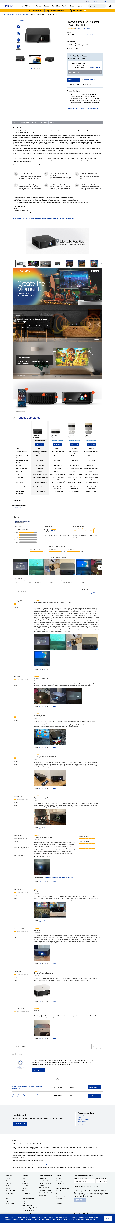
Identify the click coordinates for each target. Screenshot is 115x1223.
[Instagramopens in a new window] (92, 1213)
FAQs (79, 1117)
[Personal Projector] (57, 430)
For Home (6, 14)
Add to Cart (71, 80)
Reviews (34, 122)
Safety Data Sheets (27, 1205)
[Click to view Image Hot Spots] (18, 27)
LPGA (57, 1193)
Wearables (25, 1191)
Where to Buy (87, 80)
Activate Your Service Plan (46, 1192)
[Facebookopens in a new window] (75, 1213)
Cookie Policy (93, 1217)
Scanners (8, 1183)
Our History (59, 1181)
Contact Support (82, 1124)
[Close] (108, 1218)
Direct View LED (10, 1191)
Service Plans (43, 122)
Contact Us (59, 1203)
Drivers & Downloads (83, 1115)
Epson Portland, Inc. (61, 1196)
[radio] (70, 44)
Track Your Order (44, 1187)
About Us (58, 1178)
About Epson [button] (94, 1)
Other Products (26, 1196)
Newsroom (59, 1198)
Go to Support (18, 1123)
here (93, 1219)
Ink (7, 1198)
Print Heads (9, 1196)
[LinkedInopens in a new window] (88, 1213)
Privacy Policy (93, 1190)
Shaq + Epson (60, 1191)
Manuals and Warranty (83, 1119)
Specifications (25, 122)
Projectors (14, 14)
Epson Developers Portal (29, 1208)
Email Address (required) (81, 1178)
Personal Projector (57, 440)
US (88, 1)
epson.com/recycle (43, 1164)
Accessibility (103, 1)
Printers (8, 1178)
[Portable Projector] (74, 430)
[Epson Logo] (8, 6)
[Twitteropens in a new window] (79, 1213)
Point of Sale (9, 1186)
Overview (15, 122)
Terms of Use (77, 1196)
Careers (58, 1186)
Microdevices (9, 1193)
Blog (57, 1201)
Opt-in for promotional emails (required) (86, 1186)
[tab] (55, 339)
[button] (101, 263)
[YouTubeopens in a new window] (83, 1213)
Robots (8, 1188)
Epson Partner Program (62, 1188)
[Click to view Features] (18, 40)
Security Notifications (28, 1210)
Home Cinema (24, 14)
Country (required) (100, 1178)
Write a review (86, 28)
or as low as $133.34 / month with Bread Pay (85, 34)
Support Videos (82, 1121)
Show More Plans (74, 72)
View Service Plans (88, 108)
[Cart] (109, 6)
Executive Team (60, 1183)
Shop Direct (42, 1178)
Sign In (110, 1)
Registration (81, 1123)
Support (71, 108)
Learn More (94, 67)
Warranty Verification (28, 1198)
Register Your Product (45, 1190)
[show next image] (100, 241)
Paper (7, 1201)
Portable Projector (74, 440)
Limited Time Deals (44, 1181)
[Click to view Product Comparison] (18, 47)
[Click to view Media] (18, 34)
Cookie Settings (73, 1217)
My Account (42, 1195)
